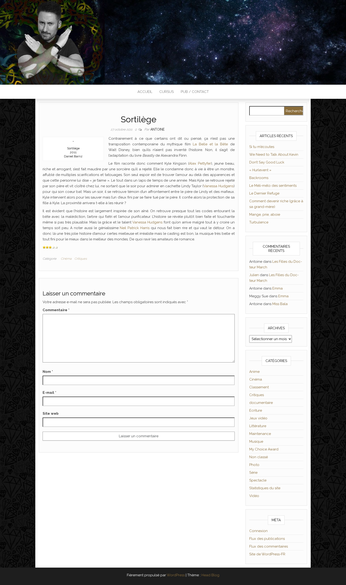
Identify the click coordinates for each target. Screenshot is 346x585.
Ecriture (255, 410)
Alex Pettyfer (200, 163)
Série (253, 472)
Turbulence (258, 222)
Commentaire (56, 310)
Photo (254, 465)
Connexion (258, 531)
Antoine (157, 129)
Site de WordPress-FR (267, 554)
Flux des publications (267, 539)
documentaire (261, 403)
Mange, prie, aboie (264, 214)
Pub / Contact (195, 92)
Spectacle (257, 480)
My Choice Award (263, 449)
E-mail (49, 392)
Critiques (80, 258)
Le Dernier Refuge (264, 193)
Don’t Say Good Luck (266, 162)
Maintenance (260, 434)
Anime (254, 372)
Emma (277, 288)
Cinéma (66, 258)
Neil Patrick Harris (134, 228)
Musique (256, 441)
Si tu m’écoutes (261, 147)
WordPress (176, 575)
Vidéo (254, 496)
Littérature (257, 426)
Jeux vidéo (258, 418)
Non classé (258, 457)
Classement (259, 387)
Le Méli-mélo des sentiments (273, 185)
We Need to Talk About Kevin (273, 154)
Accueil (144, 92)
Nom (48, 372)
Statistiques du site (264, 488)
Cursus (166, 92)
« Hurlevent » (260, 170)
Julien (254, 275)
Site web (51, 413)
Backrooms (258, 178)
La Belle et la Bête (210, 144)
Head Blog (210, 575)
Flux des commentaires (268, 546)
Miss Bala (280, 304)
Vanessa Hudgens (218, 186)
